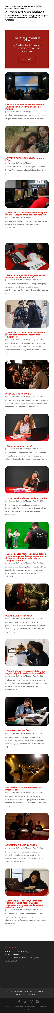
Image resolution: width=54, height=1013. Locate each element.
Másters (35, 48)
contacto (21, 17)
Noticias (19, 994)
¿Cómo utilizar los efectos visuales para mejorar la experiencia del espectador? (26, 213)
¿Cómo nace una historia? (18, 446)
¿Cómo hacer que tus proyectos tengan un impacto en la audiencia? (25, 276)
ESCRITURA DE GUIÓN (17, 730)
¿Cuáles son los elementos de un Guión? (26, 498)
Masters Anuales (14, 991)
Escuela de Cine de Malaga (26, 45)
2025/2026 (26, 48)
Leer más (27, 59)
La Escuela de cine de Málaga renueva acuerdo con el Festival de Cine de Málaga (24, 106)
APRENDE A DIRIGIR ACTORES (21, 845)
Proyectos (39, 991)
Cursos (28, 991)
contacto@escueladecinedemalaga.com (22, 958)
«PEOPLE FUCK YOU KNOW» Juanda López (24, 159)
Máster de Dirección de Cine (27, 39)
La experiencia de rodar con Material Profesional (24, 788)
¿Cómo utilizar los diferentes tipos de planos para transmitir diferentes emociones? (25, 334)
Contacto (31, 994)
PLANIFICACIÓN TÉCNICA (18, 615)
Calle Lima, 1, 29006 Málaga (17, 951)
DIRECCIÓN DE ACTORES (18, 393)
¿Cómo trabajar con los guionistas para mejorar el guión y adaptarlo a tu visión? (25, 672)
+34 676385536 (12, 954)
